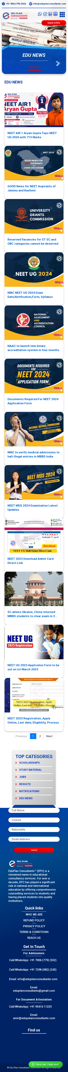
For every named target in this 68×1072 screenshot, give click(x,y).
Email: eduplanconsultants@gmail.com (34, 989)
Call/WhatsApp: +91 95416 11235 (30, 1006)
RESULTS (25, 784)
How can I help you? (47, 1064)
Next (49, 736)
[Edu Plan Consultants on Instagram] (45, 14)
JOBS (22, 776)
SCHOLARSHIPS (29, 762)
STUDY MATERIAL (30, 769)
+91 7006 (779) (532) (16, 3)
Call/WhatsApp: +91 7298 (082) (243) (32, 969)
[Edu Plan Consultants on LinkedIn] (50, 14)
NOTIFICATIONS (29, 791)
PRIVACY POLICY (34, 926)
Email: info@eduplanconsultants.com (33, 979)
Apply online (53, 22)
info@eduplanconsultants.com (49, 3)
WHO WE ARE (34, 914)
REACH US (34, 937)
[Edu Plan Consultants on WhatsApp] (40, 14)
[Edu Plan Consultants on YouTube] (55, 14)
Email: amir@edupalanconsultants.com (34, 1016)
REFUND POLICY (34, 920)
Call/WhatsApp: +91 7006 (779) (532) (32, 960)
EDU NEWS (26, 798)
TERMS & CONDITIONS (34, 932)
